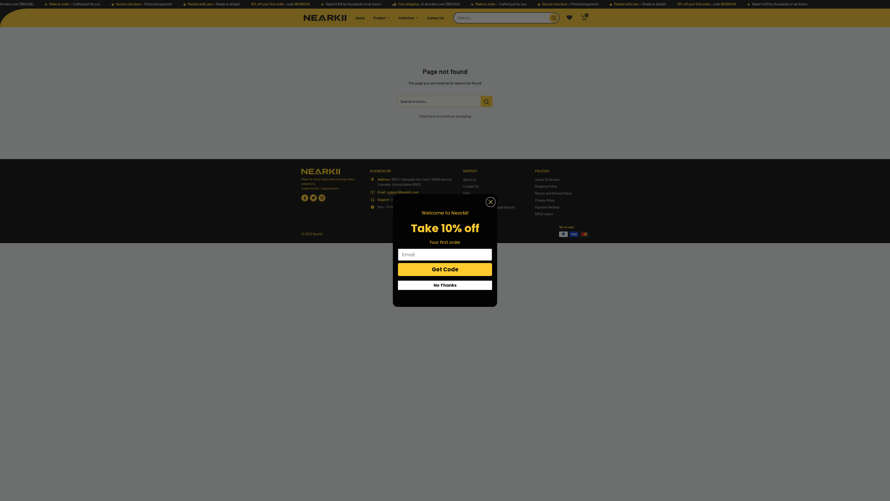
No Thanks (445, 285)
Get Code (445, 269)
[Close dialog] (490, 202)
